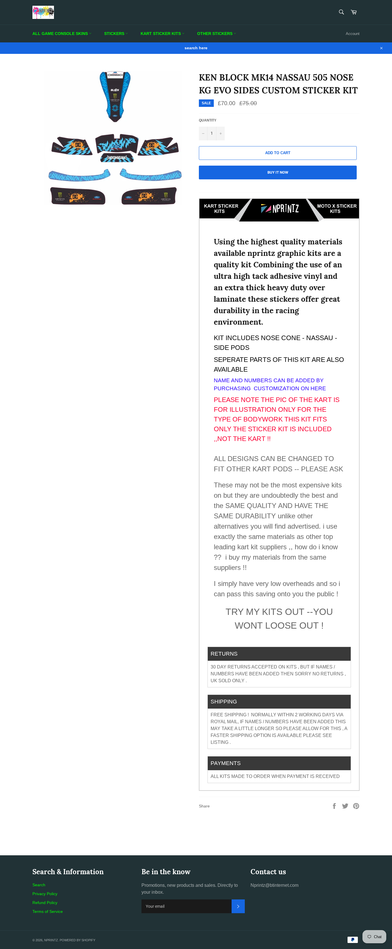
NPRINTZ (51, 940)
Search (38, 885)
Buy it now (277, 172)
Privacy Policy (44, 893)
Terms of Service (47, 911)
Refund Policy (44, 902)
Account (353, 34)
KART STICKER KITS (161, 33)
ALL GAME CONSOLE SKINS (60, 33)
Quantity (207, 120)
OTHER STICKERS (215, 33)
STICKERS (114, 33)
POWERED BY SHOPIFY (77, 940)
